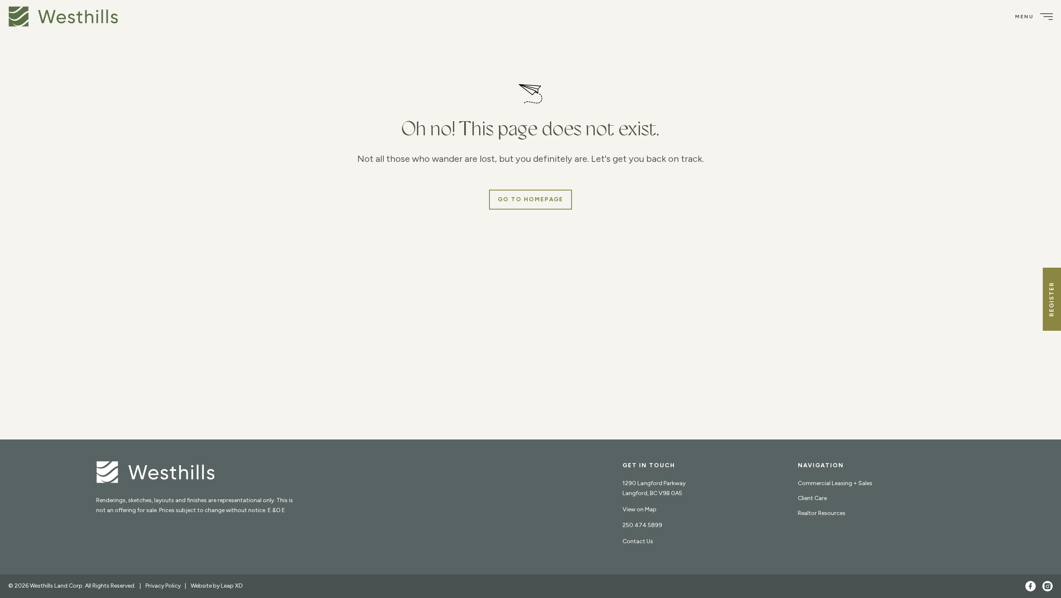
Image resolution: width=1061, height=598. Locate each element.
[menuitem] (66, 16)
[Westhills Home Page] (155, 474)
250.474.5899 (642, 525)
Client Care (812, 498)
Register (1051, 299)
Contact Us (638, 541)
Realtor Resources (821, 513)
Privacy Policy (163, 585)
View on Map (639, 509)
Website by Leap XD (217, 585)
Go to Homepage (530, 199)
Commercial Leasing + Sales (835, 483)
